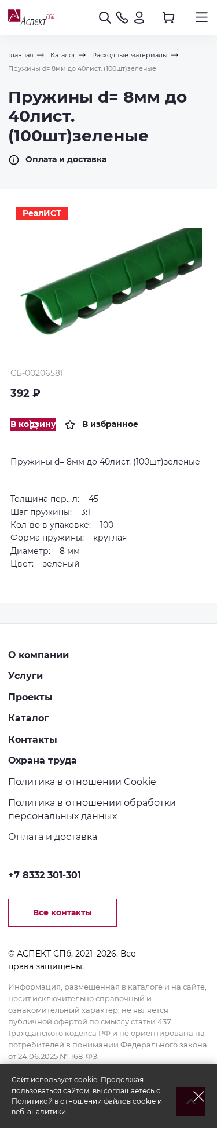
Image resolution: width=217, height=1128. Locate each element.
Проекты (30, 697)
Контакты (32, 739)
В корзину (33, 424)
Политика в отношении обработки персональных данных (92, 809)
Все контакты (62, 912)
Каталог (28, 718)
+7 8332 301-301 (44, 875)
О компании (38, 654)
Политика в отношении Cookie (82, 781)
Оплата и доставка (65, 159)
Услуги (25, 675)
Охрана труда (42, 760)
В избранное (110, 424)
